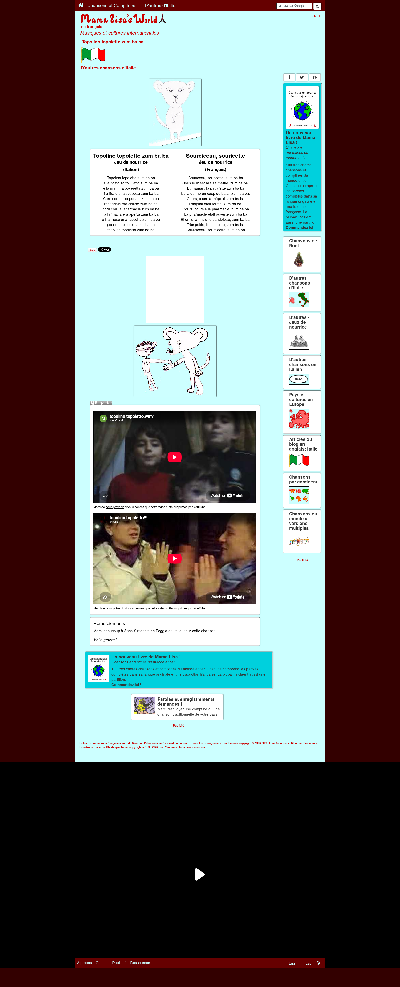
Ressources (140, 962)
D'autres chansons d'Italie (108, 67)
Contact (102, 962)
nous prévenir (115, 507)
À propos (84, 962)
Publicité (119, 962)
